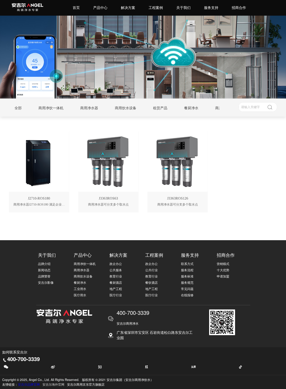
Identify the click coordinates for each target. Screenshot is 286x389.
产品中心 (100, 8)
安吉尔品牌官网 (29, 384)
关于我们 (183, 8)
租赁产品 (160, 108)
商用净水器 (89, 108)
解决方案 (128, 8)
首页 (76, 8)
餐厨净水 (191, 108)
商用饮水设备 (125, 108)
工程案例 (156, 8)
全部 (18, 108)
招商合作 (239, 8)
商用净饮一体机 (50, 108)
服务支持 (211, 8)
